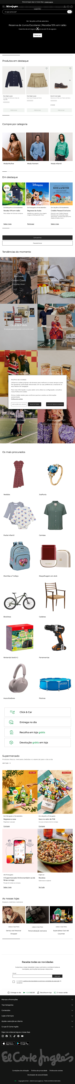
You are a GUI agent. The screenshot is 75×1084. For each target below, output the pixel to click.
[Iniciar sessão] (65, 6)
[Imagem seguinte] (23, 80)
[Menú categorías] (3, 6)
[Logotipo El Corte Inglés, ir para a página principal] (12, 6)
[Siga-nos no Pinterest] (18, 1036)
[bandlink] (48, 2)
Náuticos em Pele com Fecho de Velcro (60, 98)
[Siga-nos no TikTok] (14, 1036)
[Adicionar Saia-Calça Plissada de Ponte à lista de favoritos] (46, 68)
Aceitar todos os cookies (55, 404)
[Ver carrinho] (72, 6)
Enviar (57, 976)
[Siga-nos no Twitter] (10, 1036)
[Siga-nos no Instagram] (3, 1036)
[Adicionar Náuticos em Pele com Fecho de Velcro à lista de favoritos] (70, 68)
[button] (52, 105)
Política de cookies (17, 399)
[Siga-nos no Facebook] (6, 1036)
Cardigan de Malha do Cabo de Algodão (11, 98)
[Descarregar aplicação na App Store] (8, 1044)
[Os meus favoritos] (68, 6)
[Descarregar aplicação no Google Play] (22, 1044)
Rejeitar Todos (34, 404)
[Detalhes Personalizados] (37, 914)
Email (14, 973)
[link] (13, 80)
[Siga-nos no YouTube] (22, 1036)
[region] (37, 392)
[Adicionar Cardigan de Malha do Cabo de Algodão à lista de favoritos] (23, 68)
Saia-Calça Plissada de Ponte (34, 98)
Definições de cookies (19, 404)
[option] (13, 80)
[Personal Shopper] (13, 914)
